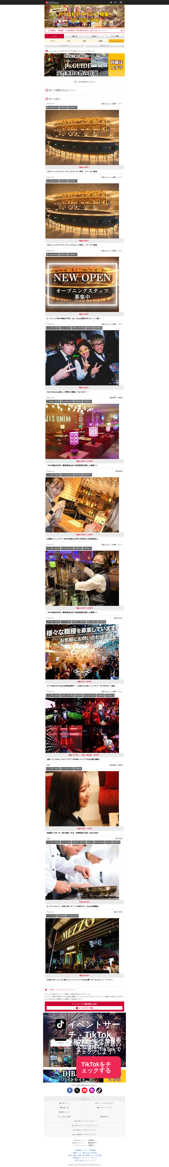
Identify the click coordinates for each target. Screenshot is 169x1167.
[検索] (115, 2)
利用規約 (76, 1158)
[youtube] (84, 1091)
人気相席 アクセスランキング (85, 1134)
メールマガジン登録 (86, 1008)
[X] (77, 1091)
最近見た (105, 1116)
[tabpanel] (84, 16)
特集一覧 (65, 1107)
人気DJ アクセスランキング (86, 1130)
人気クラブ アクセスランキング (85, 1125)
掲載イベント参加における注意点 (85, 1153)
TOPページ (65, 1103)
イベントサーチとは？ (106, 1103)
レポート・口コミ (105, 1107)
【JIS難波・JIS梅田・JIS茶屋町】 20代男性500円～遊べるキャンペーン (77, 30)
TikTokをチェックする (96, 1067)
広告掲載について (81, 1150)
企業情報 (92, 1150)
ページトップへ (84, 1099)
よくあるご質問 (65, 1116)
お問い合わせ (79, 1160)
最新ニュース (65, 1112)
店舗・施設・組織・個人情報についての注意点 (85, 1155)
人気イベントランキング (86, 1121)
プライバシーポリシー (89, 1158)
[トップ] (46, 990)
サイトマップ (91, 1160)
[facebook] (70, 1091)
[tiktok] (111, 2)
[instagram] (92, 1091)
